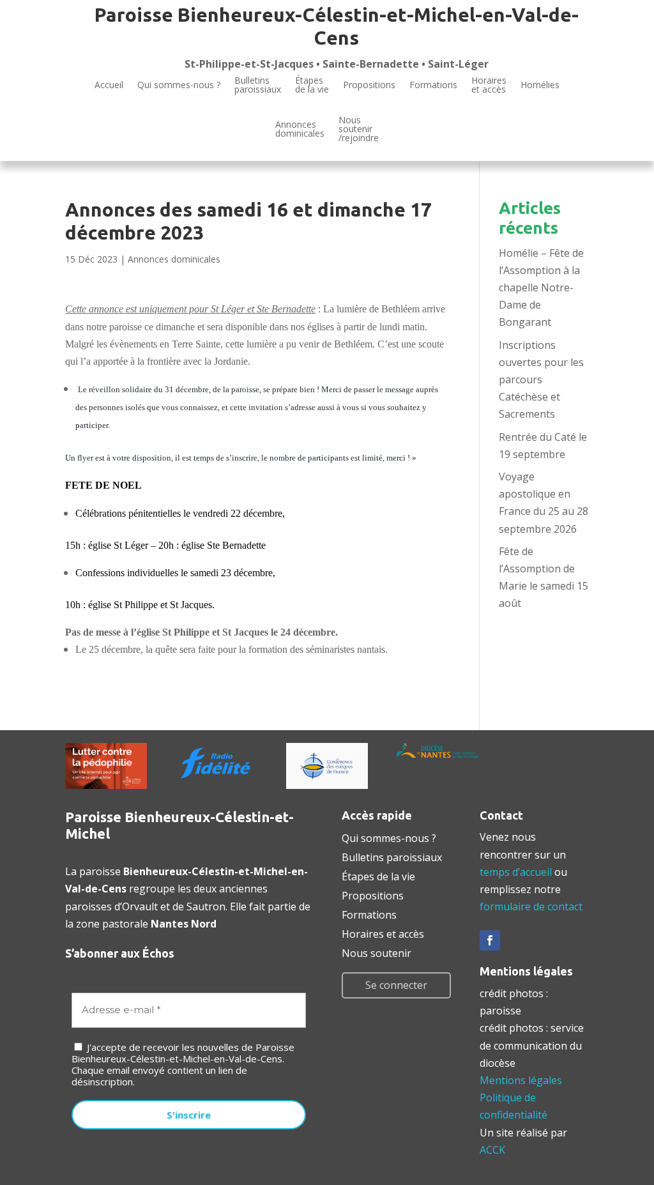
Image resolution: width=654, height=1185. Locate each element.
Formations (433, 85)
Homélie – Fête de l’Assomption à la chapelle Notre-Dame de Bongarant (541, 288)
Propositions (369, 85)
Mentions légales (521, 1080)
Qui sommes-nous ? (178, 85)
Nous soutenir (376, 952)
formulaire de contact (531, 906)
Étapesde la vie (312, 85)
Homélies (540, 85)
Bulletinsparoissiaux (257, 85)
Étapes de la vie (378, 875)
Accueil (109, 85)
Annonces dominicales (174, 259)
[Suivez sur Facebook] (490, 940)
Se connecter (396, 985)
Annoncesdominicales (299, 128)
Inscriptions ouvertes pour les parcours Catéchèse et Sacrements (541, 380)
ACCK (492, 1150)
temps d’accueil (516, 872)
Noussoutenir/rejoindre (358, 130)
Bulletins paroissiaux (392, 856)
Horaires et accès (488, 85)
